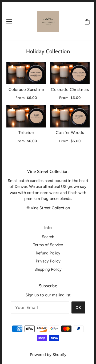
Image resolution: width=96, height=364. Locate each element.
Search (48, 236)
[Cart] (86, 21)
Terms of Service (48, 244)
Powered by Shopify (48, 354)
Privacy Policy (48, 261)
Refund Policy (48, 253)
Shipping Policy (48, 269)
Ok (78, 307)
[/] (48, 21)
